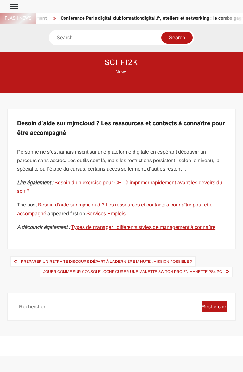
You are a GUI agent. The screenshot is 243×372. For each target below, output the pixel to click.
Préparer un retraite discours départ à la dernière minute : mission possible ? (106, 261)
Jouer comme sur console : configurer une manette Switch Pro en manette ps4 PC (132, 271)
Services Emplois (106, 213)
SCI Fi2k (121, 62)
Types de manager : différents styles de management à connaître (143, 227)
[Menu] (13, 6)
